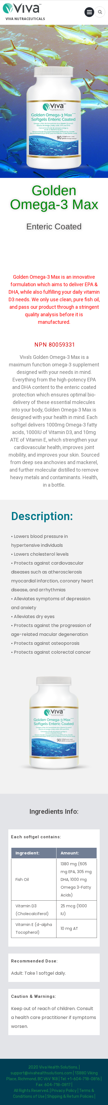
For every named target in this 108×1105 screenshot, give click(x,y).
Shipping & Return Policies (70, 1096)
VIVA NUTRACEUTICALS (25, 19)
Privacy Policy (64, 1090)
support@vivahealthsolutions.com (42, 1073)
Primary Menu (89, 13)
